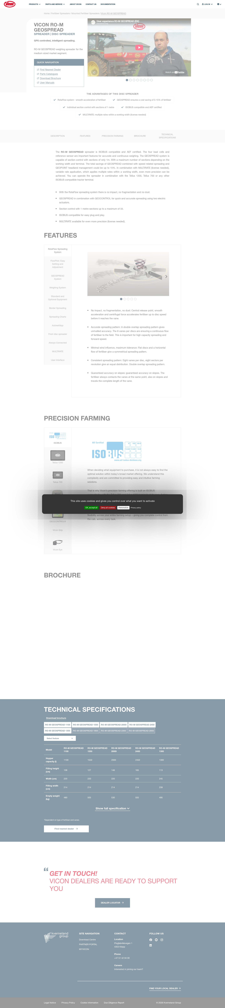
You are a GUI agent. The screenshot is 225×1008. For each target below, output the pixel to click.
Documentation (108, 4)
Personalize (123, 507)
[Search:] (196, 14)
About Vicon (75, 4)
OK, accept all (91, 507)
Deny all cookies (108, 507)
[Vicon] (9, 4)
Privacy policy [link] (136, 508)
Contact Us (91, 4)
